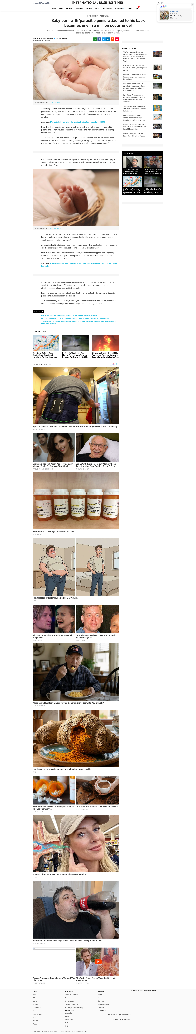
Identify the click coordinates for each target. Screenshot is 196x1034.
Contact (101, 1007)
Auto (34, 1017)
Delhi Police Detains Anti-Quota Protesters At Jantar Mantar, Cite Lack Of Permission (135, 127)
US (34, 998)
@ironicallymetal (61, 38)
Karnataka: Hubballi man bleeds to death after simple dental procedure (69, 315)
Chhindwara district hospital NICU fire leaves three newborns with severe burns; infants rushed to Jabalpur (105, 356)
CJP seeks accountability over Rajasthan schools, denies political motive (135, 68)
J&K (136, 8)
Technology (79, 8)
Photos (35, 1021)
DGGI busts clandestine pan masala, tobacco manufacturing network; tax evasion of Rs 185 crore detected (74, 356)
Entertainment (107, 8)
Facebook (126, 1015)
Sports (97, 8)
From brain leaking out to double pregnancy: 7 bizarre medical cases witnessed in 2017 (76, 318)
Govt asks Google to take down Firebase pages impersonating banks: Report (134, 77)
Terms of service (71, 1004)
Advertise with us (71, 994)
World (35, 1001)
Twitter (113, 1015)
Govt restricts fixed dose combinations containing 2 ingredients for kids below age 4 (45, 355)
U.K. (66, 1023)
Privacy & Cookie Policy (74, 1007)
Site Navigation (103, 1004)
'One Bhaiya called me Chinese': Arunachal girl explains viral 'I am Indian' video (134, 108)
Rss (116, 1019)
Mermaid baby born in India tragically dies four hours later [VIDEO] (78, 122)
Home (54, 8)
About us (101, 994)
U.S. (66, 1026)
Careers (101, 1001)
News (61, 8)
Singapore (69, 1019)
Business (69, 8)
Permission (69, 998)
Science (89, 8)
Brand (100, 998)
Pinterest (126, 1019)
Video (130, 8)
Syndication (69, 1001)
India (34, 994)
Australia (68, 1013)
